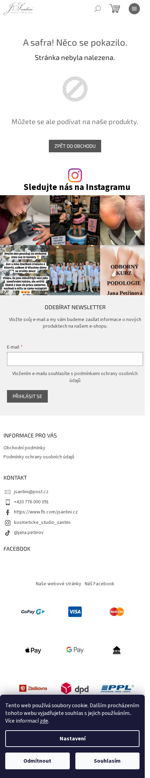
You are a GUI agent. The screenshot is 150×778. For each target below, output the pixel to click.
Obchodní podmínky (24, 447)
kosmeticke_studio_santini (42, 522)
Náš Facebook (99, 583)
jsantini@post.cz (31, 491)
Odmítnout (37, 761)
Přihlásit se (27, 396)
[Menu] (134, 9)
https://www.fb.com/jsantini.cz (46, 512)
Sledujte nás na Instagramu (76, 187)
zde (44, 721)
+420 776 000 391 (31, 501)
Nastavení (72, 738)
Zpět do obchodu (75, 146)
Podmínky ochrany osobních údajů (38, 456)
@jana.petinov (29, 532)
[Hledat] (98, 9)
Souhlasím (107, 761)
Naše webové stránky (58, 583)
